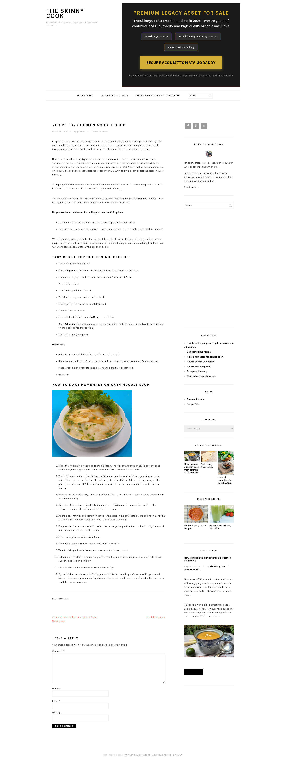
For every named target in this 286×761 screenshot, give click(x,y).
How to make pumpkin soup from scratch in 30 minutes (191, 468)
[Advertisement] (143, 108)
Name (56, 688)
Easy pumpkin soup (197, 371)
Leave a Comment (100, 132)
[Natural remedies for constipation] (226, 473)
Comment (58, 651)
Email (56, 701)
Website (56, 713)
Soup (66, 599)
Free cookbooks (195, 399)
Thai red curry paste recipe (201, 376)
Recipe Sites (193, 404)
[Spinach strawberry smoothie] (222, 522)
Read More (193, 672)
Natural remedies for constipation (205, 356)
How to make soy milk (198, 366)
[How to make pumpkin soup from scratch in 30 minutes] (192, 460)
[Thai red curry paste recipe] (196, 522)
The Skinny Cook (65, 13)
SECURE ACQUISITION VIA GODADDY (181, 62)
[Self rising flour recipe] (209, 460)
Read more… (191, 187)
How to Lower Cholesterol (201, 361)
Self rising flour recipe (199, 351)
